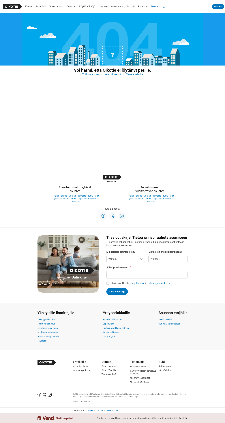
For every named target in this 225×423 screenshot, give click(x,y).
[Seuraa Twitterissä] (112, 216)
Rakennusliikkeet (111, 332)
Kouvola (76, 201)
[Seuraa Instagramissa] (122, 216)
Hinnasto (42, 341)
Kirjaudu (218, 6)
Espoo (64, 196)
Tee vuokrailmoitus (46, 324)
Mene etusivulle (134, 74)
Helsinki (55, 196)
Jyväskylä (57, 198)
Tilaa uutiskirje (117, 291)
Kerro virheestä (113, 74)
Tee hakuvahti (165, 319)
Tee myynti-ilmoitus (47, 319)
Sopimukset (108, 324)
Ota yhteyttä (109, 336)
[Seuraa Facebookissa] (103, 216)
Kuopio (80, 198)
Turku (90, 196)
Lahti (66, 198)
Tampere (82, 196)
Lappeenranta (92, 198)
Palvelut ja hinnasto (112, 319)
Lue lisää (183, 418)
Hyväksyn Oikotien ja (141, 283)
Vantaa (72, 196)
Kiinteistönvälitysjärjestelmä (116, 328)
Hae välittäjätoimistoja (169, 324)
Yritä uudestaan (90, 74)
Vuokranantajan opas (48, 332)
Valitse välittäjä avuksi (48, 336)
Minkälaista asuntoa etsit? (120, 251)
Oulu (97, 196)
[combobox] (168, 259)
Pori (73, 198)
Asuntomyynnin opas (48, 328)
